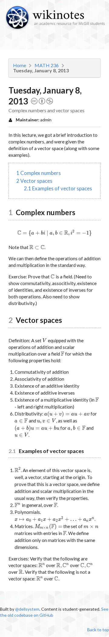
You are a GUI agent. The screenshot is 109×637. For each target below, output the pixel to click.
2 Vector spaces (34, 181)
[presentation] (54, 232)
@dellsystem (27, 609)
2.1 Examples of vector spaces (58, 188)
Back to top (98, 629)
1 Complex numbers (38, 173)
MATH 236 (47, 65)
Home (19, 65)
